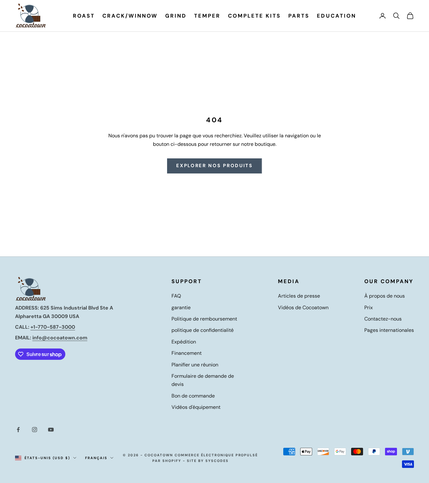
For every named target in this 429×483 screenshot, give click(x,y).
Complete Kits (254, 15)
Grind (176, 15)
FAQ (176, 296)
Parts (298, 15)
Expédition (183, 341)
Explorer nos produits (214, 165)
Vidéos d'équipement (195, 407)
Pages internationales (389, 330)
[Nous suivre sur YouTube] (51, 429)
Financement (186, 353)
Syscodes (217, 460)
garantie (181, 307)
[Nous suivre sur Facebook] (18, 429)
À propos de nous (384, 296)
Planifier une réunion (194, 364)
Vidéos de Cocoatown (303, 307)
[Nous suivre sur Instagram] (34, 429)
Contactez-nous (383, 319)
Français (96, 458)
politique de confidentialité (202, 330)
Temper (207, 15)
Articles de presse (299, 296)
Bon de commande (193, 395)
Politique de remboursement (204, 319)
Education (336, 15)
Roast (84, 15)
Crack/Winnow (129, 15)
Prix (368, 307)
